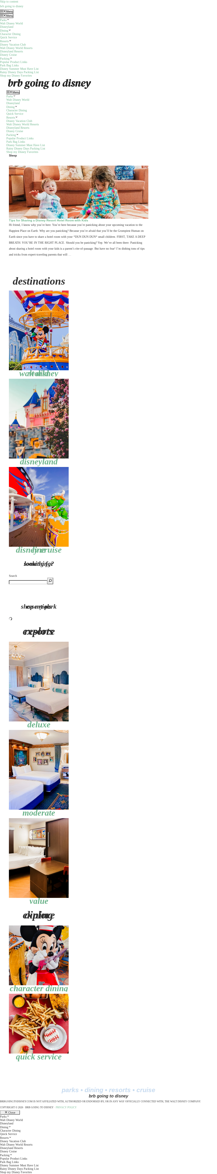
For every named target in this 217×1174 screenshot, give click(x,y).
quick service (39, 1056)
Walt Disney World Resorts (16, 48)
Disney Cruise (8, 54)
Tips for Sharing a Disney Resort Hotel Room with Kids (48, 220)
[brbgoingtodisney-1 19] (39, 468)
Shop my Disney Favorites (16, 75)
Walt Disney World (11, 23)
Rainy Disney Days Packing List (19, 72)
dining (94, 1089)
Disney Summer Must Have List (19, 68)
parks (70, 1089)
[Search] (50, 581)
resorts (120, 1089)
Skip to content (9, 1)
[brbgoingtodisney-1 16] (39, 292)
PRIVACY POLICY (66, 1107)
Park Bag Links (9, 65)
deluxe (38, 724)
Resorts (4, 41)
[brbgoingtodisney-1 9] (39, 380)
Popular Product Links (13, 62)
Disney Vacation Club (13, 44)
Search (13, 575)
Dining (4, 30)
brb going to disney (11, 6)
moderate (38, 813)
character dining (39, 988)
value (38, 901)
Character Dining (10, 34)
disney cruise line (39, 550)
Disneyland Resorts (11, 51)
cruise (145, 1089)
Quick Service (8, 37)
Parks (3, 20)
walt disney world (38, 373)
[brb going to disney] (49, 79)
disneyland (39, 461)
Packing (5, 58)
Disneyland (6, 26)
